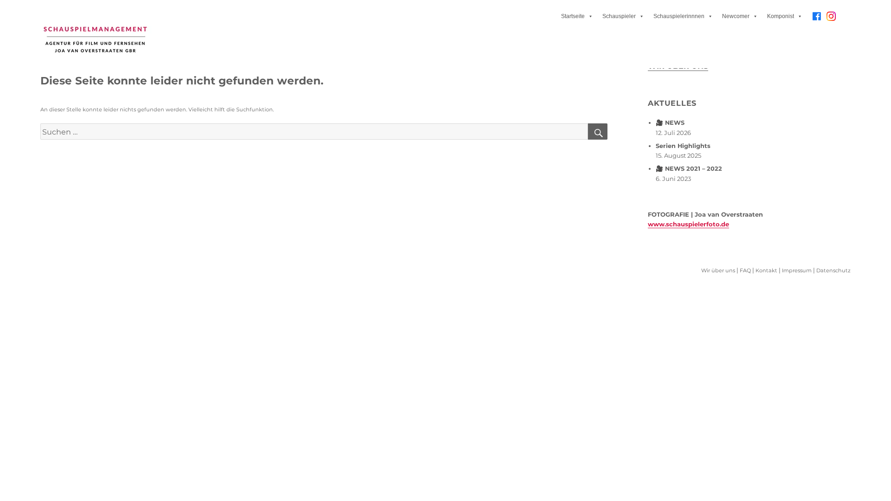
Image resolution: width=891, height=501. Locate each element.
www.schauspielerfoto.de (688, 224)
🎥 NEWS (670, 122)
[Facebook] (816, 16)
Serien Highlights (683, 145)
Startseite (573, 16)
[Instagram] (831, 20)
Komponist (780, 16)
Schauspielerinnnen (678, 16)
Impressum (797, 270)
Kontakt (766, 270)
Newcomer (735, 16)
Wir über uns (718, 270)
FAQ (745, 270)
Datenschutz (833, 270)
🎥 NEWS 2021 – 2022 (689, 168)
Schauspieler (619, 16)
